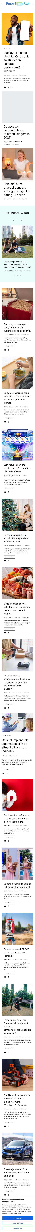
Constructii (8, 825)
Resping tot (17, 1228)
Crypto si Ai (16, 475)
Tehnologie (18, 141)
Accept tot (17, 1218)
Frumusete (7, 891)
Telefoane (7, 48)
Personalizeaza (17, 1223)
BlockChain (7, 475)
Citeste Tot (9, 346)
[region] (17, 1214)
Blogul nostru (8, 141)
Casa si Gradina (9, 270)
